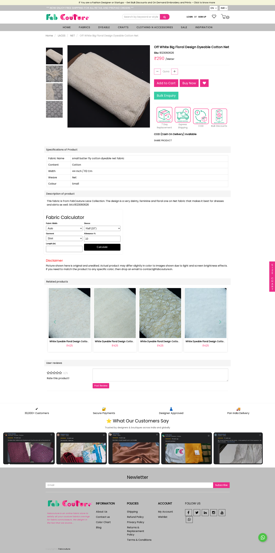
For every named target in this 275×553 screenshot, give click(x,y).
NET (72, 35)
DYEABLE (104, 27)
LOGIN (190, 16)
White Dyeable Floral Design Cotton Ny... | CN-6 (166, 341)
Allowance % (90, 233)
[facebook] (188, 512)
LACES (61, 35)
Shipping (132, 512)
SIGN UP (202, 16)
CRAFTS (123, 27)
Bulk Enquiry (166, 95)
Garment (50, 233)
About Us (101, 512)
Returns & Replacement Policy (135, 531)
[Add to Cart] (107, 333)
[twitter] (197, 512)
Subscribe (221, 485)
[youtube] (222, 512)
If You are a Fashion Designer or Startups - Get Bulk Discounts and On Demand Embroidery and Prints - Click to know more (139, 2)
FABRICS (84, 27)
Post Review (100, 385)
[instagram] (213, 512)
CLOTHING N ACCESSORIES (155, 27)
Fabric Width (51, 223)
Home (49, 35)
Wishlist (162, 517)
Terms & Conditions (139, 540)
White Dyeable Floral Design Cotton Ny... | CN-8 (75, 341)
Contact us (103, 517)
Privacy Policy (135, 522)
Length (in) (51, 244)
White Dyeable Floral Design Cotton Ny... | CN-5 (211, 341)
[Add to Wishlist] (204, 83)
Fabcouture (64, 548)
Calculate (102, 247)
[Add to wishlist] (69, 333)
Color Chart (103, 522)
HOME (67, 27)
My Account (165, 512)
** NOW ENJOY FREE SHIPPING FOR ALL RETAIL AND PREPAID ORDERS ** (90, 8)
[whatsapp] (189, 519)
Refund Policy (135, 517)
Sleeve (87, 223)
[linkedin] (205, 512)
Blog (98, 527)
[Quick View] (77, 333)
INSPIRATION (203, 27)
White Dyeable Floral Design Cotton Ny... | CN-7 (121, 341)
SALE (184, 27)
